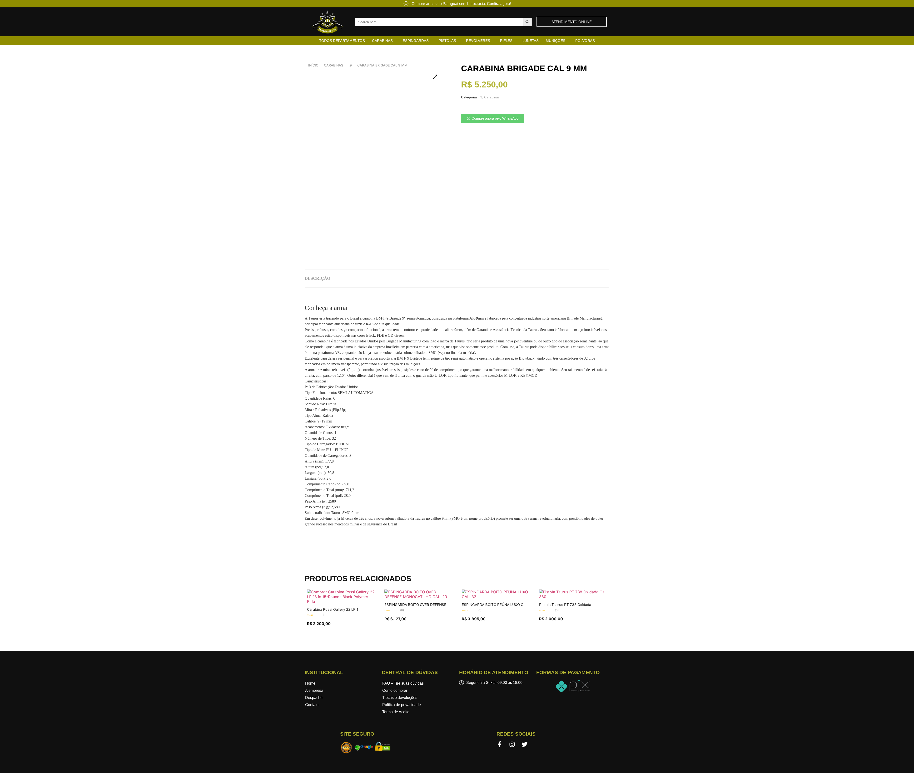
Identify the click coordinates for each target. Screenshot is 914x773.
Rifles (506, 41)
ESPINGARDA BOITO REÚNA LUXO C (492, 604)
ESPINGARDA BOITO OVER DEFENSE (415, 604)
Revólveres (478, 41)
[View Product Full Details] (341, 601)
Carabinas (382, 41)
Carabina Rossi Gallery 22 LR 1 (332, 609)
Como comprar (394, 690)
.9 (350, 65)
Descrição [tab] (317, 278)
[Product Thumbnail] (434, 76)
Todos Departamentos (342, 41)
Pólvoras (585, 41)
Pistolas (447, 41)
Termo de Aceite (395, 712)
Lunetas (530, 41)
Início (313, 65)
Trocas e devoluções (399, 698)
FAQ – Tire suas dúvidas (403, 683)
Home (310, 683)
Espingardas (416, 41)
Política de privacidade (401, 705)
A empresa (314, 690)
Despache (314, 698)
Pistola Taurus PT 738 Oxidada (565, 604)
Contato (311, 705)
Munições (555, 41)
